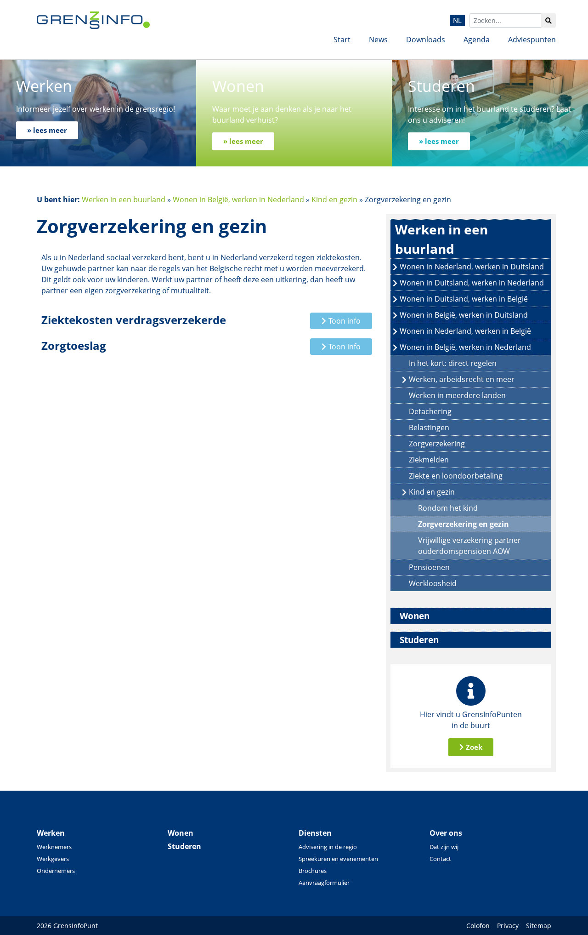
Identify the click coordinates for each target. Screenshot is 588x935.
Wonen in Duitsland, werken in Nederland (472, 283)
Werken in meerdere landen (457, 395)
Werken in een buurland (123, 199)
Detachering (430, 411)
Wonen (415, 616)
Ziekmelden (429, 460)
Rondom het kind (448, 508)
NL (457, 20)
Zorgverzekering (437, 444)
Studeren (419, 639)
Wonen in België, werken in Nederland (238, 199)
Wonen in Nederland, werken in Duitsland (472, 267)
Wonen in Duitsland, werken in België (464, 299)
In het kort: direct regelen (453, 363)
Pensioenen (429, 567)
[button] (341, 321)
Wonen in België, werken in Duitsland (464, 315)
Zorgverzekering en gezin (463, 524)
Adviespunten (532, 39)
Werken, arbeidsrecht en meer (461, 379)
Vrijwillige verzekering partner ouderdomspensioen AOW (469, 545)
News (378, 39)
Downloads (425, 39)
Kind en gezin (334, 199)
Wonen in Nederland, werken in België (465, 331)
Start (342, 39)
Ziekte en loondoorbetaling (456, 476)
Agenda (477, 39)
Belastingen (429, 427)
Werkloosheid (433, 583)
